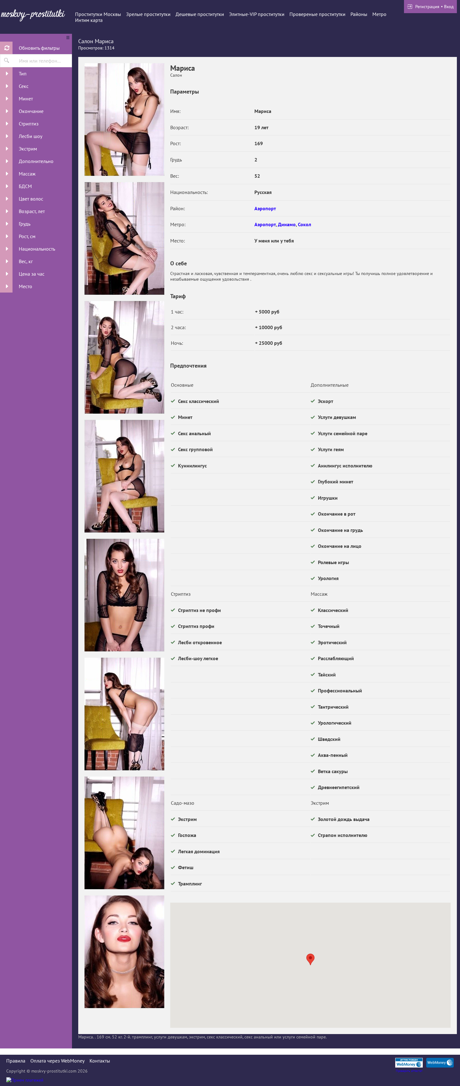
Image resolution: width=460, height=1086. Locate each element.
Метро (379, 14)
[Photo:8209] (124, 119)
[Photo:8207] (124, 476)
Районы (358, 14)
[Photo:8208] (124, 595)
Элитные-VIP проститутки (256, 14)
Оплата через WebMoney (57, 1061)
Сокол (304, 224)
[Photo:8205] (124, 238)
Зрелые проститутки (148, 14)
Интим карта (89, 20)
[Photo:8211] (124, 833)
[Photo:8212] (124, 951)
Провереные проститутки (317, 14)
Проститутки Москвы (98, 14)
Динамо (287, 224)
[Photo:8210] (124, 714)
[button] (310, 959)
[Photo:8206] (124, 357)
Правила (15, 1061)
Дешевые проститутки (200, 14)
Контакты (99, 1061)
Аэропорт (265, 208)
